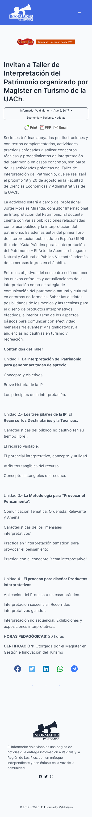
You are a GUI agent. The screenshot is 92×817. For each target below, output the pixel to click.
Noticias (59, 117)
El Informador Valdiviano (57, 807)
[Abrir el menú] (80, 12)
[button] (18, 669)
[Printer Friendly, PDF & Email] (46, 127)
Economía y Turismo (40, 117)
